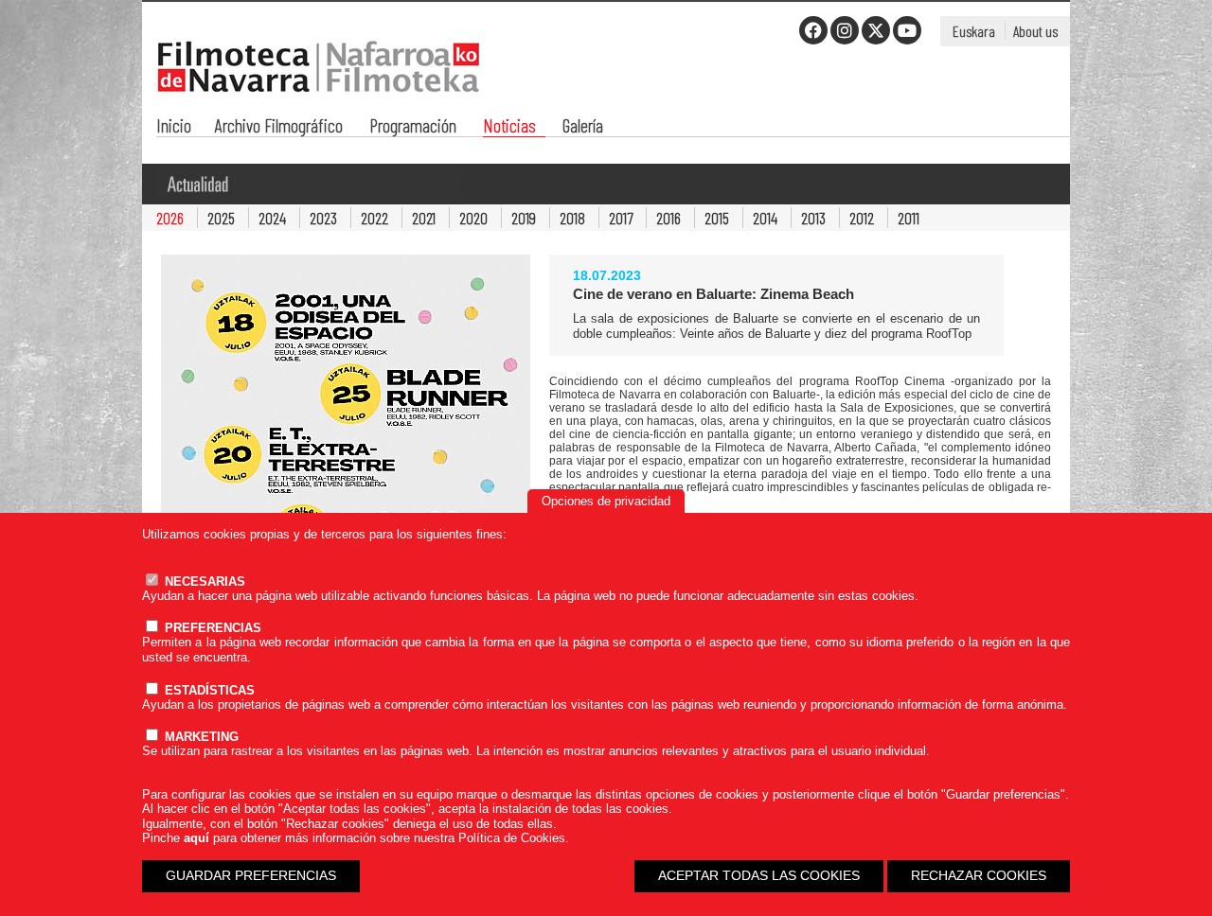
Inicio (173, 127)
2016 (668, 217)
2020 (473, 217)
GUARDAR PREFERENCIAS (251, 875)
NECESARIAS (203, 581)
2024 (272, 217)
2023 (323, 217)
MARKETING (200, 737)
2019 (523, 217)
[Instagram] (844, 30)
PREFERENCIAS (211, 628)
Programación (412, 127)
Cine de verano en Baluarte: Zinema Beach (713, 294)
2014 (765, 217)
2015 (716, 217)
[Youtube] (907, 30)
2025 (221, 217)
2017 (621, 217)
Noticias (509, 127)
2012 (861, 217)
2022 (374, 217)
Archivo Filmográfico (279, 127)
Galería (582, 127)
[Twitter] (876, 30)
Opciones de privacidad (606, 501)
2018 (572, 217)
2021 (424, 217)
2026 (170, 217)
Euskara (974, 31)
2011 (908, 217)
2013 (813, 217)
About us (1035, 31)
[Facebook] (813, 30)
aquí (196, 838)
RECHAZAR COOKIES (978, 875)
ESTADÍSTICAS (208, 690)
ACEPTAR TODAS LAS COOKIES (759, 875)
